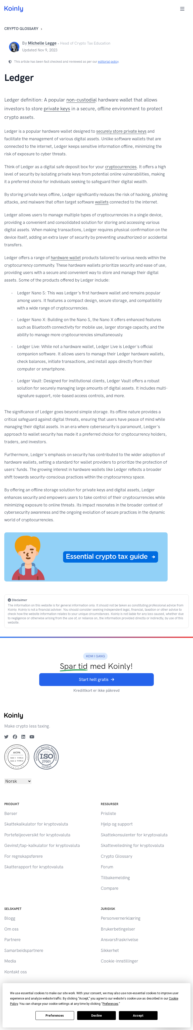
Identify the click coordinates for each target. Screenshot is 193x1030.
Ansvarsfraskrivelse (119, 939)
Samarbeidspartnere (23, 950)
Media (10, 961)
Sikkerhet (110, 950)
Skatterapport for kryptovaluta (33, 866)
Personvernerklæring (120, 918)
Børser (10, 813)
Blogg (9, 918)
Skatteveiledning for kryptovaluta (132, 845)
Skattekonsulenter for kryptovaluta (134, 834)
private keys (57, 109)
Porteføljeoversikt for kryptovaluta (37, 834)
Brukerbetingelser (118, 929)
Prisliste (108, 813)
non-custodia (80, 100)
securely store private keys (121, 131)
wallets (102, 201)
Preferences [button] (110, 1004)
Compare (109, 888)
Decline (96, 1015)
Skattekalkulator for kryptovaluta (36, 824)
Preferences (54, 1015)
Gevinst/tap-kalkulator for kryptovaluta (42, 845)
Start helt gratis (94, 679)
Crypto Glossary (21, 28)
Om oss (11, 929)
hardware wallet (66, 257)
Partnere (12, 939)
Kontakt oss (15, 971)
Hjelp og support (117, 824)
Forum (107, 866)
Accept (138, 1015)
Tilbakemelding (115, 877)
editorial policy (108, 61)
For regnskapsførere (23, 856)
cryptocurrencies (121, 166)
